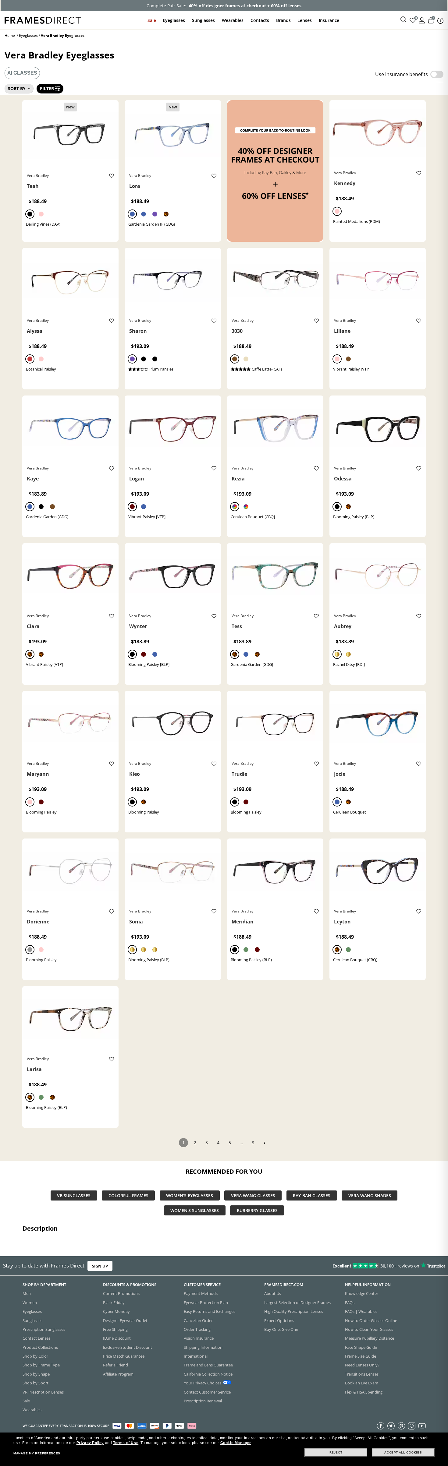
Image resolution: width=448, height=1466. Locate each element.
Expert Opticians (279, 1320)
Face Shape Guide (361, 1347)
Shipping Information (203, 1347)
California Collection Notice (208, 1374)
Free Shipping (115, 1329)
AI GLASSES (22, 73)
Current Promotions (121, 1293)
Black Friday (114, 1302)
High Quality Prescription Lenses (293, 1311)
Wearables (233, 20)
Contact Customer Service (207, 1391)
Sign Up (100, 1265)
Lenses (304, 20)
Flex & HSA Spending (363, 1391)
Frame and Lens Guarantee (208, 1365)
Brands (283, 20)
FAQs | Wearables (361, 1311)
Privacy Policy (90, 1443)
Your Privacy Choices (202, 1383)
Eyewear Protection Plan (206, 1302)
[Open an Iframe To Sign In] (422, 20)
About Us (272, 1293)
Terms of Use (125, 1443)
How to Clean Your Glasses (369, 1329)
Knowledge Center (361, 1293)
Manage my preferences (36, 1453)
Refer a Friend (115, 1365)
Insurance (329, 20)
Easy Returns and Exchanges (209, 1311)
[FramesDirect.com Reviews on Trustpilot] (353, 1265)
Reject (336, 1452)
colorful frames (128, 1195)
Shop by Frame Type (41, 1365)
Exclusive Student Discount (127, 1347)
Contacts (260, 20)
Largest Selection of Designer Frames (297, 1302)
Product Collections (40, 1347)
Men (27, 1293)
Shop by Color (35, 1356)
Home (10, 35)
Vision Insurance (199, 1338)
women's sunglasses (194, 1210)
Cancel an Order (198, 1320)
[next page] (264, 1143)
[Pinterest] (401, 1425)
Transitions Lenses (362, 1374)
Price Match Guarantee (123, 1356)
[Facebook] (380, 1425)
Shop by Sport (35, 1383)
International (196, 1356)
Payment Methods (201, 1293)
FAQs (349, 1302)
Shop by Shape (36, 1374)
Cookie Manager (235, 1443)
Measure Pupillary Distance (369, 1338)
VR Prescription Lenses (43, 1391)
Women (30, 1302)
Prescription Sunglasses (44, 1329)
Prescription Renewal (203, 1401)
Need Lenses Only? (362, 1365)
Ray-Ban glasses (311, 1195)
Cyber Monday (116, 1311)
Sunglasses (203, 20)
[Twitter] (391, 1425)
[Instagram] (411, 1425)
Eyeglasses (174, 20)
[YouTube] (422, 1425)
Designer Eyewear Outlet (125, 1320)
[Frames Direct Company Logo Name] (43, 20)
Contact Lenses (36, 1338)
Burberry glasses (257, 1210)
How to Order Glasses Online (371, 1320)
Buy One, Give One (281, 1329)
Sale (152, 20)
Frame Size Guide (360, 1356)
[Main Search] (403, 19)
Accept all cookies (403, 1452)
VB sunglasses (74, 1195)
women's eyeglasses (189, 1195)
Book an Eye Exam (361, 1383)
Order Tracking (197, 1329)
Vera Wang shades (369, 1195)
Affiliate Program (118, 1374)
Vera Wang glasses (253, 1195)
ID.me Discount (117, 1338)
